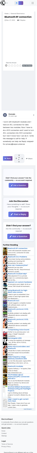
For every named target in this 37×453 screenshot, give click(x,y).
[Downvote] (22, 158)
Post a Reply (20, 214)
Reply (8, 158)
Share (30, 158)
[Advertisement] (18, 40)
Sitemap (4, 436)
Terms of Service (7, 444)
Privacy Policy (6, 446)
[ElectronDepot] (4, 3)
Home (7, 13)
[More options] (33, 115)
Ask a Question (19, 185)
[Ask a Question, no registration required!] (20, 3)
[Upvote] (16, 158)
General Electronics (18, 13)
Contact (4, 433)
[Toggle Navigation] (32, 3)
